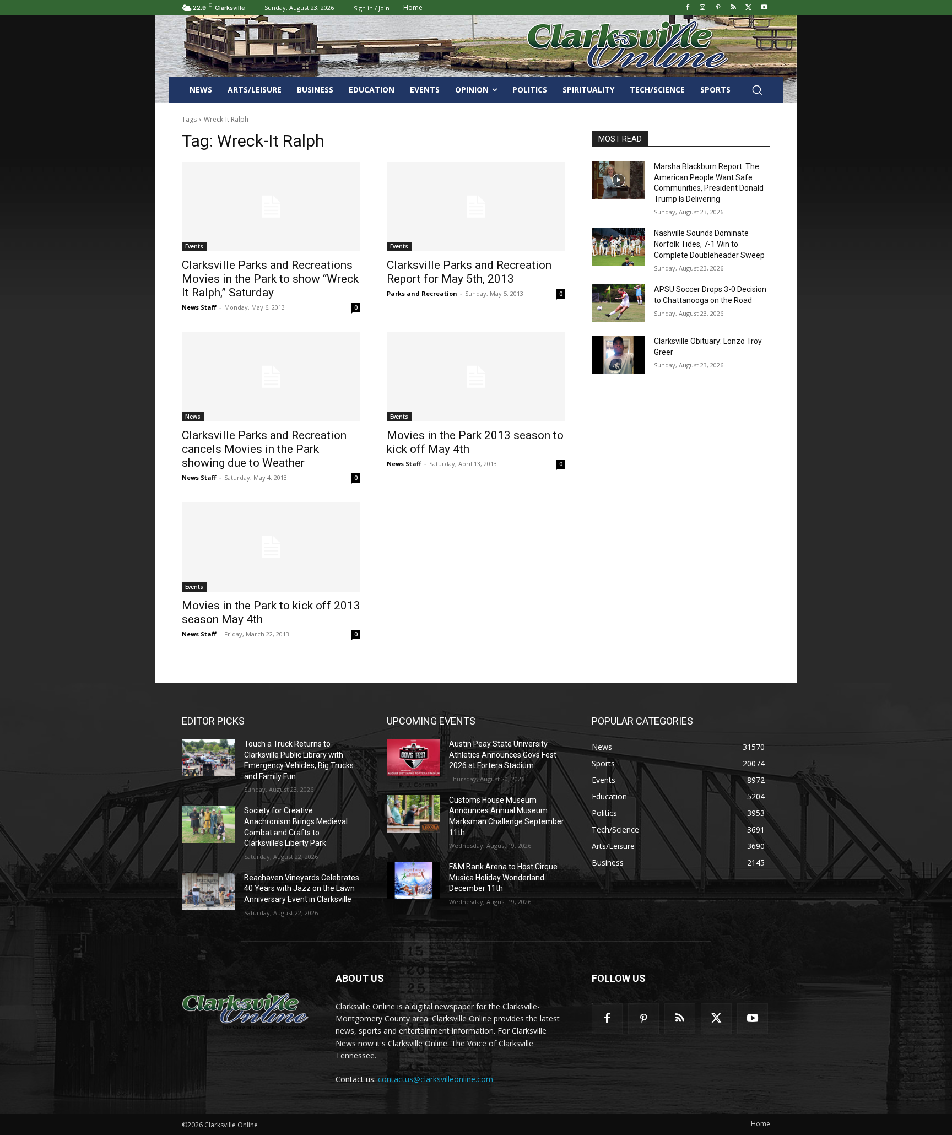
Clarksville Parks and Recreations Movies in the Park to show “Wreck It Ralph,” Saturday (270, 278)
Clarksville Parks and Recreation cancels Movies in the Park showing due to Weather (264, 449)
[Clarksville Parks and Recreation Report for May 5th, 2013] (476, 206)
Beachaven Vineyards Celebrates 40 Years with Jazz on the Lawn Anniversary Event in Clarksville (301, 888)
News (193, 416)
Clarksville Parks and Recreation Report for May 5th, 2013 (469, 271)
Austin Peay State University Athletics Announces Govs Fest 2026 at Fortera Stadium (502, 754)
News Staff (199, 307)
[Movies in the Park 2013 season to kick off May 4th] (476, 376)
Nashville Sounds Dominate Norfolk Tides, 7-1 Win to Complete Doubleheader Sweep (709, 244)
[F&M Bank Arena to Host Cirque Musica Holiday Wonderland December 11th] (413, 880)
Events (194, 246)
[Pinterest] (718, 8)
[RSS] (733, 8)
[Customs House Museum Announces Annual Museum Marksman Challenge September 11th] (413, 814)
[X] (748, 8)
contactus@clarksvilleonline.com (435, 1079)
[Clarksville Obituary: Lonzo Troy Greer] (618, 355)
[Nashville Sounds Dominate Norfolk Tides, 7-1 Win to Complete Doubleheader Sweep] (618, 247)
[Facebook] (687, 8)
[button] (757, 90)
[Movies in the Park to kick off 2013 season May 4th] (271, 547)
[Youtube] (764, 8)
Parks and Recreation (422, 293)
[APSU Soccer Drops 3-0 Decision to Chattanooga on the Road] (618, 303)
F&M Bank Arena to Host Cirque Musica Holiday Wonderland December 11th (503, 877)
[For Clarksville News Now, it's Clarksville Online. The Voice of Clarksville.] (245, 1009)
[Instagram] (702, 8)
